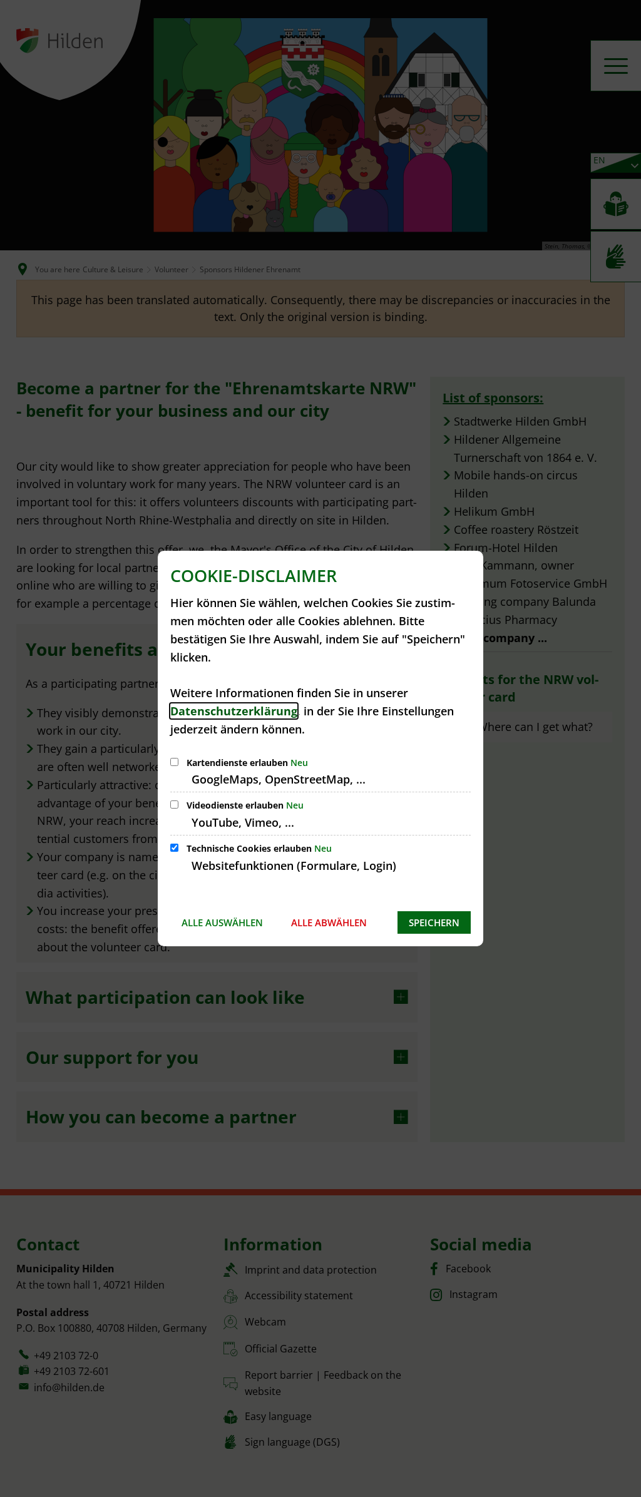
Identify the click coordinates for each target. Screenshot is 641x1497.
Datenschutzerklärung (233, 710)
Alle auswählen (222, 922)
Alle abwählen (329, 922)
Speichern (434, 922)
